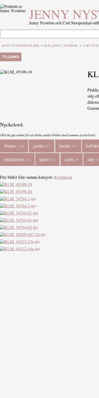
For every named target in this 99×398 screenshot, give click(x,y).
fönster (14, 145)
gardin (41, 145)
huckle (68, 145)
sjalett (47, 159)
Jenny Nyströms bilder (20, 45)
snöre (71, 159)
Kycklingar (63, 177)
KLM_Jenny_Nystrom (60, 45)
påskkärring (17, 159)
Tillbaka (10, 57)
